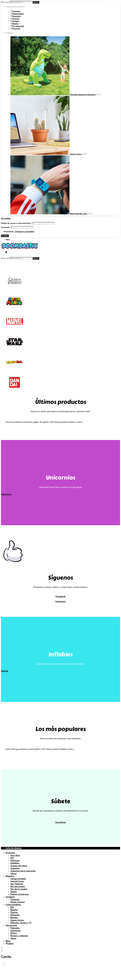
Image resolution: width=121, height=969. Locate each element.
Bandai (14, 910)
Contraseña (6, 227)
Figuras (14, 912)
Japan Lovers (17, 920)
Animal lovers (17, 881)
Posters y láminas (19, 936)
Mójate (4, 671)
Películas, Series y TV (20, 923)
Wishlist (9, 943)
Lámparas (15, 930)
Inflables (14, 863)
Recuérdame (8, 232)
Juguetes (15, 868)
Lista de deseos (14, 848)
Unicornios (16, 29)
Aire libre (15, 855)
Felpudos (15, 928)
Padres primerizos (19, 894)
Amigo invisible (18, 879)
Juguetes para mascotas (23, 871)
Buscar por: (5, 2)
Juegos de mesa (18, 866)
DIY (12, 858)
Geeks (13, 891)
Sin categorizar (18, 26)
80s (12, 907)
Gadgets (15, 21)
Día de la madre (18, 889)
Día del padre (17, 886)
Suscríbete (60, 822)
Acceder (5, 236)
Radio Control (17, 902)
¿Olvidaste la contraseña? (24, 232)
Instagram (60, 601)
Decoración (16, 16)
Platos (13, 933)
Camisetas (16, 11)
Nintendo (15, 915)
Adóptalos (6, 494)
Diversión (15, 19)
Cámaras (15, 899)
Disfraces (15, 860)
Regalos (15, 24)
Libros (13, 873)
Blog (8, 941)
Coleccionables (18, 14)
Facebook (61, 596)
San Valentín (16, 884)
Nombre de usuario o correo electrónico (16, 223)
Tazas (13, 938)
